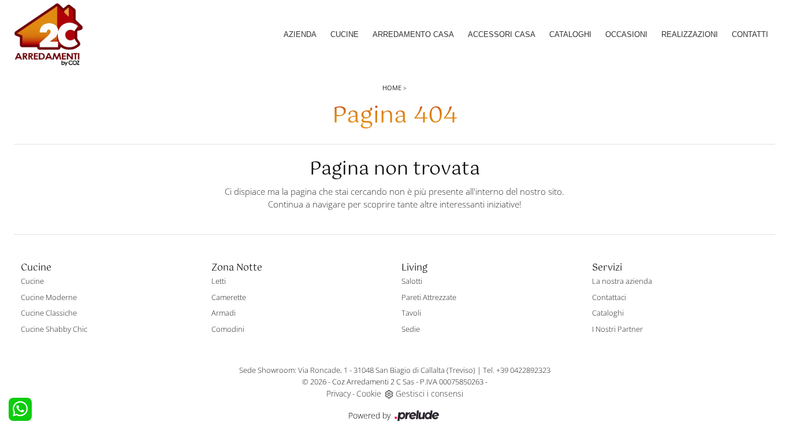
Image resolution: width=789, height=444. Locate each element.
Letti (218, 281)
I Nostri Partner (617, 329)
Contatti (750, 34)
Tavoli (411, 313)
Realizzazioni (689, 34)
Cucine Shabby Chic (54, 329)
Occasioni (626, 34)
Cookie (368, 393)
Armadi (223, 313)
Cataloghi (570, 34)
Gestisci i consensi (429, 393)
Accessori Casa (501, 34)
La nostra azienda (622, 281)
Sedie (410, 329)
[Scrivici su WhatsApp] (20, 409)
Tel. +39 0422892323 (516, 370)
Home (391, 87)
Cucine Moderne (49, 297)
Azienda (300, 34)
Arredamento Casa (413, 34)
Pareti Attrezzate (428, 297)
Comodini (227, 329)
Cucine (344, 34)
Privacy (338, 393)
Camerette (228, 297)
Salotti (411, 281)
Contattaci (609, 297)
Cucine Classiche (49, 313)
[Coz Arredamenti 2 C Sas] (48, 34)
